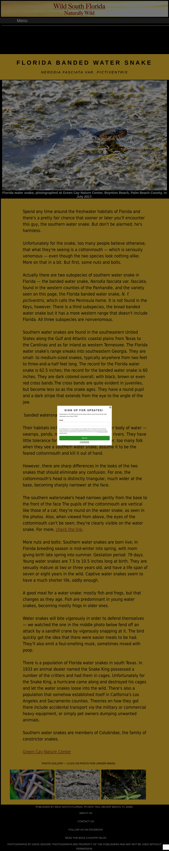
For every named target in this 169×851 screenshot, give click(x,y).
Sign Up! (84, 438)
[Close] (110, 407)
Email (61, 420)
